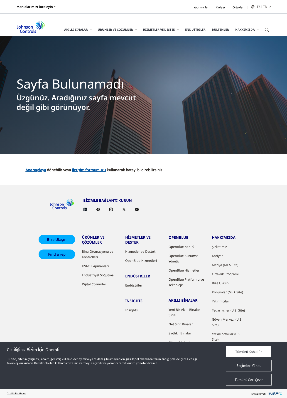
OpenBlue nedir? (181, 247)
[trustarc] (274, 393)
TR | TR (262, 7)
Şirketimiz (219, 247)
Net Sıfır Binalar (181, 324)
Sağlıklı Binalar (180, 333)
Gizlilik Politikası (16, 393)
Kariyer (220, 7)
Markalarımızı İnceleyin (35, 7)
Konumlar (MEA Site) (227, 292)
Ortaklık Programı (225, 274)
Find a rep (57, 254)
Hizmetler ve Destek (140, 251)
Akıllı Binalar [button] (76, 29)
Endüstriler (195, 29)
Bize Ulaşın (56, 239)
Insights (131, 310)
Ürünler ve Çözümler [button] (115, 29)
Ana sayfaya (36, 169)
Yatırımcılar (201, 7)
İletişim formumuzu (89, 169)
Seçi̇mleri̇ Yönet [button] (249, 365)
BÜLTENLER (220, 29)
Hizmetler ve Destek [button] (159, 29)
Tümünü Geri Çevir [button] (249, 379)
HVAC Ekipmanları (95, 266)
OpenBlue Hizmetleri (141, 260)
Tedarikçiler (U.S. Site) (228, 310)
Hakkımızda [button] (245, 29)
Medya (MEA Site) (225, 265)
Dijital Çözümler (94, 284)
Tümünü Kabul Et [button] (248, 351)
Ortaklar (238, 7)
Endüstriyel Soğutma (98, 275)
